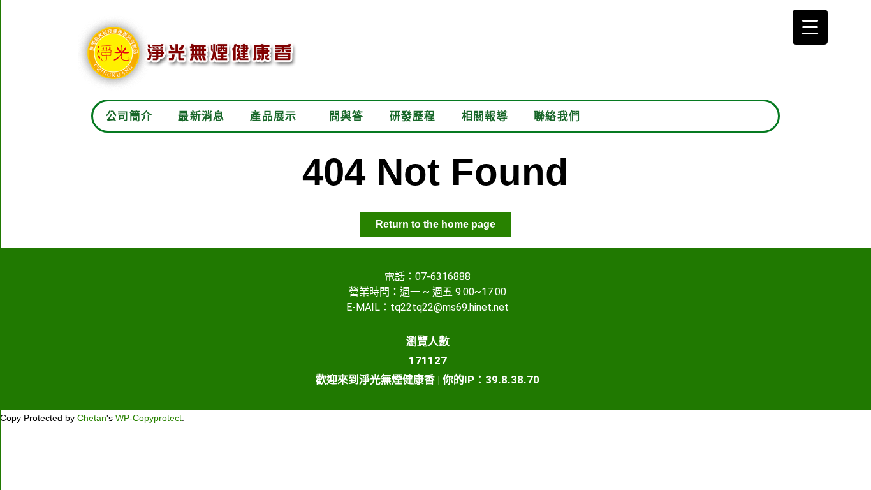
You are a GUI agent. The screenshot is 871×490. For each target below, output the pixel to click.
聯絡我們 (557, 116)
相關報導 (485, 116)
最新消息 (201, 116)
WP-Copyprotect (148, 418)
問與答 (346, 116)
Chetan (91, 418)
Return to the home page (443, 221)
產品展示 (273, 116)
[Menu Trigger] (810, 27)
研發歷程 (413, 116)
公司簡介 (129, 116)
